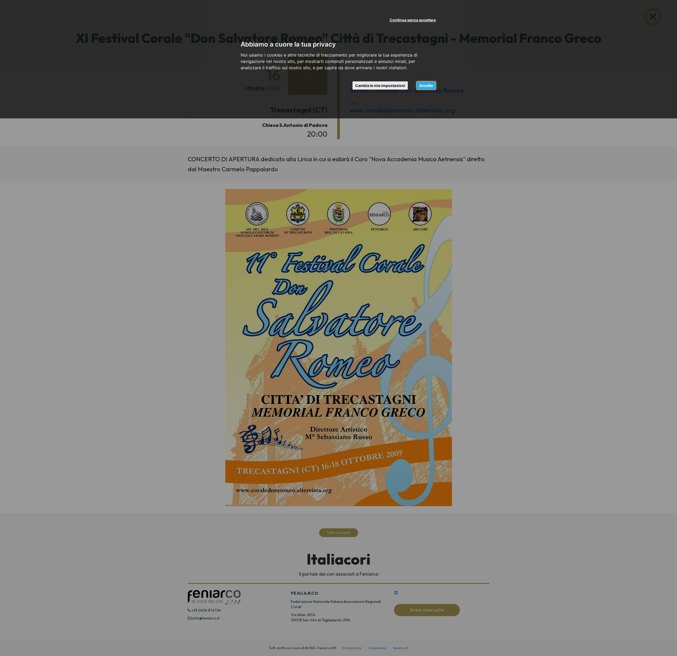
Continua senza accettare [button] (413, 20)
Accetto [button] (426, 85)
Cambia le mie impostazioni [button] (380, 85)
